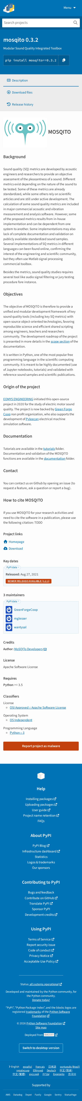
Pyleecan (32, 419)
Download (16, 548)
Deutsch (51, 1070)
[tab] (41, 80)
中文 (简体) (66, 1070)
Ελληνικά (38, 1070)
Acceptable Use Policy (39, 961)
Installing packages (39, 798)
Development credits (39, 914)
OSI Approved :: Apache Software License (38, 707)
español (27, 1067)
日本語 (52, 1067)
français (40, 1067)
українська (22, 1070)
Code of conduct (39, 950)
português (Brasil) (70, 1067)
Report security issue (41, 944)
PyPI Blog (39, 845)
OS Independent (21, 720)
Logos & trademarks (41, 862)
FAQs (41, 821)
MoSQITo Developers (28, 649)
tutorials (49, 448)
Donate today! (41, 1000)
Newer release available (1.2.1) (28, 581)
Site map (41, 1027)
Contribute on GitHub (39, 898)
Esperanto (59, 1074)
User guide (39, 810)
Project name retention (39, 815)
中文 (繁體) (19, 1074)
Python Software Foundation (51, 1014)
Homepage (16, 541)
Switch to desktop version (41, 1048)
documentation (54, 458)
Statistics (41, 856)
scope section (60, 341)
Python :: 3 (17, 732)
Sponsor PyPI (41, 909)
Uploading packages (39, 804)
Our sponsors (41, 867)
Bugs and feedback (41, 892)
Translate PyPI (39, 903)
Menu (67, 7)
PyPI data (12, 567)
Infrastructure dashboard (39, 851)
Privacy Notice (39, 955)
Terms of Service (39, 939)
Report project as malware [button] (41, 746)
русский (34, 1074)
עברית (46, 1074)
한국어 (72, 1074)
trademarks (33, 1012)
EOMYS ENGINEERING (18, 399)
